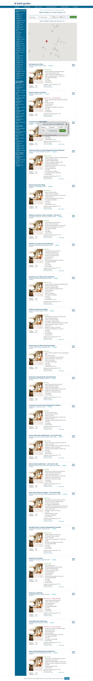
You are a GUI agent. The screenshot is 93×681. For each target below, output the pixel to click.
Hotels (41, 10)
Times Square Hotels (19, 165)
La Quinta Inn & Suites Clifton (38, 121)
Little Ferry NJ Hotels (19, 60)
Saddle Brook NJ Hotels (20, 43)
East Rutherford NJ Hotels (20, 20)
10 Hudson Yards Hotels (20, 145)
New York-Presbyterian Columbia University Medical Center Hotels (20, 153)
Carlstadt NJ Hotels (19, 24)
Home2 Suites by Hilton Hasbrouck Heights (42, 345)
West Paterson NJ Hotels (20, 48)
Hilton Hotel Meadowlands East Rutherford (42, 651)
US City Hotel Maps (46, 10)
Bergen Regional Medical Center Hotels (20, 98)
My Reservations (65, 6)
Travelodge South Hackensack (38, 621)
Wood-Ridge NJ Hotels (20, 22)
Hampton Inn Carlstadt (36, 558)
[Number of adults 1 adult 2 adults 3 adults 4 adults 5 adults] (62, 17)
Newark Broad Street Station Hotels (19, 101)
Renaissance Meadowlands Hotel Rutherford (42, 377)
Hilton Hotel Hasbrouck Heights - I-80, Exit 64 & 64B (44, 492)
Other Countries (38, 6)
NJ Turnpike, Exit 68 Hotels (21, 90)
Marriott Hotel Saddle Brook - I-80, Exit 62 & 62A (43, 464)
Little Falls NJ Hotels (19, 55)
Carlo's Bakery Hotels (19, 141)
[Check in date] (34, 17)
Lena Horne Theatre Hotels (20, 159)
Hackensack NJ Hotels (20, 73)
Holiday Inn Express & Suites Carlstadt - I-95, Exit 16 (45, 215)
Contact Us (75, 6)
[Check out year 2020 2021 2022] (43, 19)
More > (55, 139)
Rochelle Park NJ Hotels (20, 50)
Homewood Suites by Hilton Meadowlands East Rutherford (46, 150)
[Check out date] (45, 17)
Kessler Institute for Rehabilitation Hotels (19, 126)
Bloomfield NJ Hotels (19, 62)
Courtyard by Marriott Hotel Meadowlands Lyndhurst (45, 405)
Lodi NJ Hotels (18, 34)
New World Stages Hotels (20, 150)
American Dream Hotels (20, 84)
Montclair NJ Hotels (19, 64)
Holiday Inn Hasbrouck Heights (38, 309)
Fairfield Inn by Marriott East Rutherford (41, 243)
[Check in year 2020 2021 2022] (31, 19)
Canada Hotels (27, 6)
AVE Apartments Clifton (36, 64)
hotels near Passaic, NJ (57, 21)
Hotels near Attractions (51, 6)
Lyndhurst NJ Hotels (19, 36)
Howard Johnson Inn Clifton (37, 92)
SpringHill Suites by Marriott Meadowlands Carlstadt (45, 527)
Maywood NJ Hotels (19, 66)
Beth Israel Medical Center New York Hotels (20, 132)
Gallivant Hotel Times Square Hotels (19, 157)
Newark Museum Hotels (20, 113)
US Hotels (17, 6)
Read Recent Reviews (48, 86)
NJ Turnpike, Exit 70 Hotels (21, 95)
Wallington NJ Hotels (19, 13)
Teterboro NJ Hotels (19, 41)
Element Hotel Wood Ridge (37, 185)
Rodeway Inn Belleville (36, 593)
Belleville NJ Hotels (19, 57)
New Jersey (53, 10)
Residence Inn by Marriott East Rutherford (41, 277)
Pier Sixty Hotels (19, 143)
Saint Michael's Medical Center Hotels (20, 111)
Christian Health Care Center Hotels (19, 120)
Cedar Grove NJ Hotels (20, 75)
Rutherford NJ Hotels (19, 27)
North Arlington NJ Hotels (20, 71)
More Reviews (61, 144)
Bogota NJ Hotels (19, 77)
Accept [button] (66, 678)
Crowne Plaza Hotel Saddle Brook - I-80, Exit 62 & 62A (45, 435)
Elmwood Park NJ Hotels (20, 39)
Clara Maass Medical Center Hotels (19, 88)
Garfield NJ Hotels (19, 18)
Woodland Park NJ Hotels (20, 45)
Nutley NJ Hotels (19, 32)
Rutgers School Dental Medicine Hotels (20, 116)
